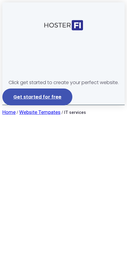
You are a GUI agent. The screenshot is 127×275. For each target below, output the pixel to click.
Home (9, 112)
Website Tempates (40, 112)
